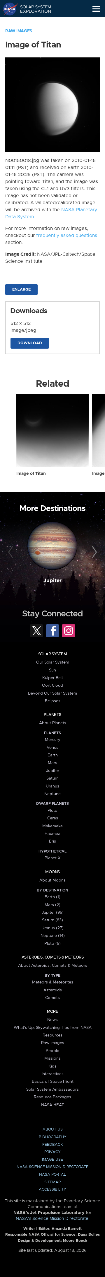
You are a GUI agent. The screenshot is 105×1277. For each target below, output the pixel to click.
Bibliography (52, 1137)
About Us (53, 1129)
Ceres (52, 818)
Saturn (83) (52, 920)
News (52, 1020)
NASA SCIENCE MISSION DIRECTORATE (52, 1167)
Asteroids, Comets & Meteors (52, 957)
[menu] (96, 9)
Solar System (52, 654)
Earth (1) (52, 897)
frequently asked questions (66, 235)
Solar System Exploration (32, 9)
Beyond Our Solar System (52, 693)
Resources (52, 1035)
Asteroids (52, 990)
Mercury (52, 740)
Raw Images (18, 31)
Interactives (53, 1074)
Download (30, 343)
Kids (52, 1066)
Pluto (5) (52, 944)
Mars (52, 763)
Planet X (52, 858)
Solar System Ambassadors (52, 1089)
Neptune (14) (53, 936)
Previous (11, 552)
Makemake (52, 826)
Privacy (52, 1152)
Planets (52, 715)
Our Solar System (52, 662)
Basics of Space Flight (53, 1082)
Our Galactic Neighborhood (32, 22)
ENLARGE (21, 289)
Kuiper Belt (52, 678)
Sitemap (52, 1182)
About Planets (52, 723)
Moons (52, 872)
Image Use (52, 1160)
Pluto (52, 811)
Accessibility (52, 1189)
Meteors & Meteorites (52, 982)
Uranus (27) (52, 928)
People (52, 1051)
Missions (52, 1058)
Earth (53, 755)
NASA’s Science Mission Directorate (52, 1219)
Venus (52, 748)
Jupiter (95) (53, 913)
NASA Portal (52, 1175)
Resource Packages (52, 1097)
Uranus (52, 786)
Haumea (52, 834)
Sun (52, 670)
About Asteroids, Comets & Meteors (52, 966)
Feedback (52, 1145)
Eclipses (52, 701)
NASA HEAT (52, 1105)
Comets (52, 998)
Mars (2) (52, 905)
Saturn (52, 778)
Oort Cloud (52, 685)
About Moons (52, 880)
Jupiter (52, 580)
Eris (52, 841)
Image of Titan (31, 474)
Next (94, 552)
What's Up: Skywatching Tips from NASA (53, 1028)
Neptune (52, 794)
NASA (7, 9)
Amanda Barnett (67, 1229)
